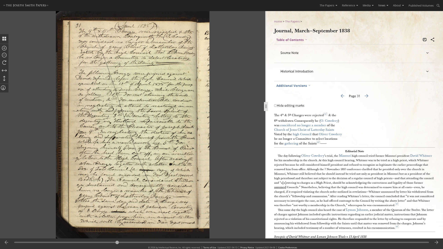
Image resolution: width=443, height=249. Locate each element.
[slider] (221, 242)
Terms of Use (209, 247)
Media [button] (367, 5)
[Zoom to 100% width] (4, 70)
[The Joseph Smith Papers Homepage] (26, 6)
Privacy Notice (247, 247)
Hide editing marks (290, 105)
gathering (291, 143)
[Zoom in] (4, 48)
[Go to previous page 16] (6, 242)
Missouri (345, 156)
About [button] (397, 5)
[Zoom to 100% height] (4, 78)
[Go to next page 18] (436, 242)
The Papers (292, 21)
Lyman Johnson (357, 210)
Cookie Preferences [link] (287, 247)
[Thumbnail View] (4, 39)
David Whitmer (421, 156)
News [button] (381, 5)
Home (278, 21)
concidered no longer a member (303, 125)
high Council (302, 134)
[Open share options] (432, 40)
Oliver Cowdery (330, 134)
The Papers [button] (327, 5)
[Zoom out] (4, 55)
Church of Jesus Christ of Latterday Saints (304, 130)
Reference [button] (348, 5)
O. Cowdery (329, 121)
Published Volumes (421, 5)
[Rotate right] (4, 62)
